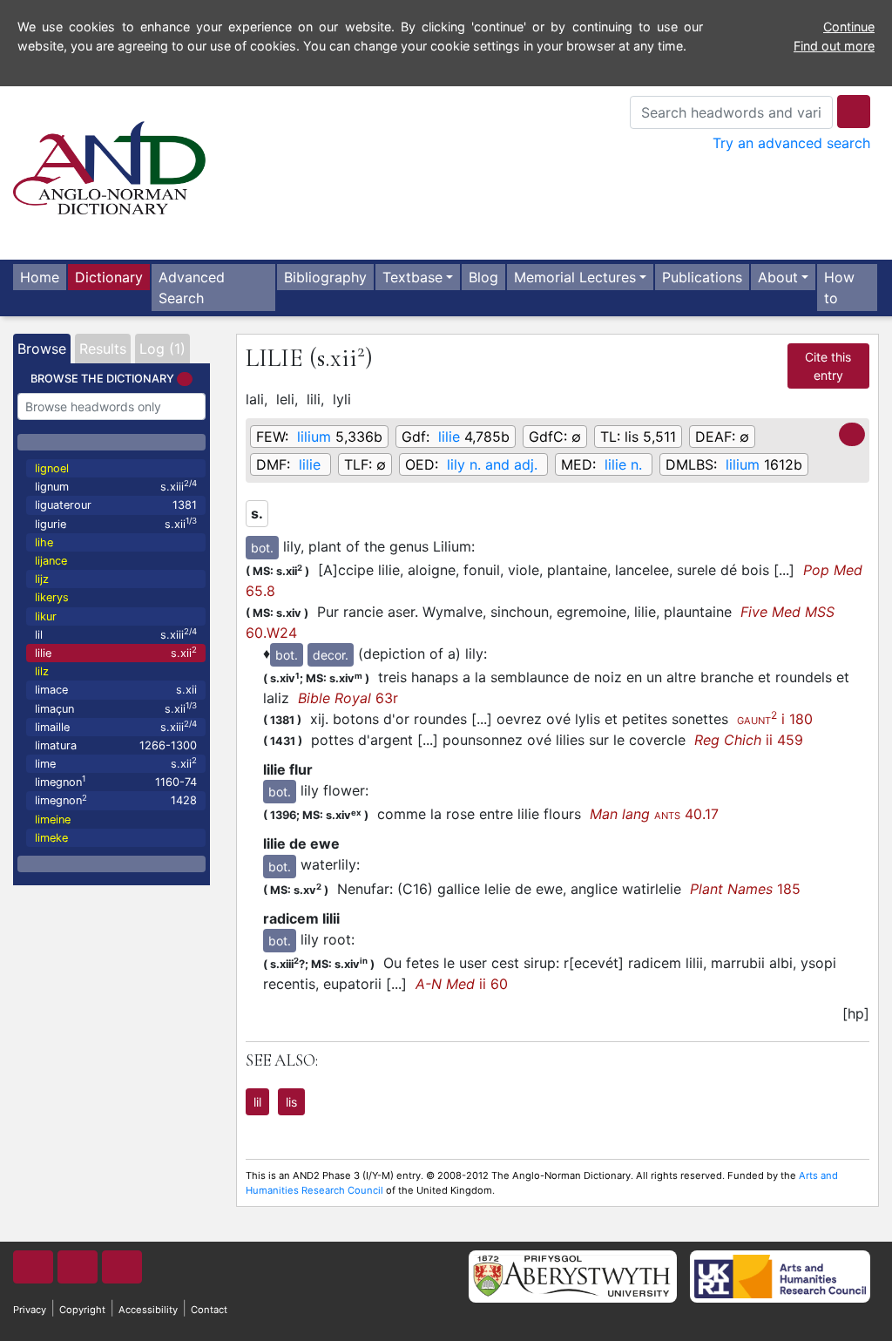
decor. (330, 654)
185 (745, 888)
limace (116, 689)
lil (116, 633)
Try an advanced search (791, 143)
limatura (116, 745)
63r (348, 698)
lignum (116, 485)
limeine (53, 819)
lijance (51, 560)
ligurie (116, 523)
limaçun (116, 708)
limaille (116, 726)
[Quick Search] (853, 111)
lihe (44, 542)
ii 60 (462, 983)
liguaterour (116, 504)
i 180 (775, 719)
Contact (209, 1310)
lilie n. (623, 464)
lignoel (52, 468)
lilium (314, 436)
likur (46, 616)
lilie (116, 652)
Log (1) (162, 348)
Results (102, 348)
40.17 (654, 814)
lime (116, 762)
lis (291, 1101)
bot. (262, 547)
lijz (42, 579)
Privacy (29, 1310)
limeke (51, 837)
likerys (52, 597)
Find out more (834, 45)
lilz (42, 671)
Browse (41, 348)
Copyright (82, 1310)
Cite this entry (828, 366)
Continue (849, 26)
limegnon (116, 781)
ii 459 (748, 739)
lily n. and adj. (492, 464)
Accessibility (148, 1310)
